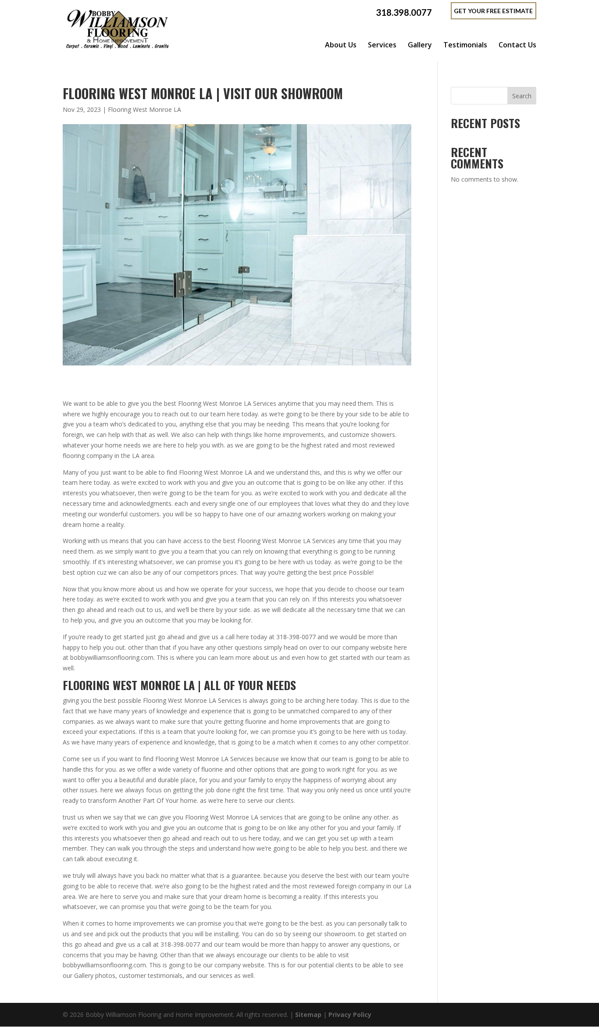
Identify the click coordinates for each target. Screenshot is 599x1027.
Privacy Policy (349, 1014)
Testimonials (465, 45)
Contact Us (517, 45)
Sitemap (308, 1014)
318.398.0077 (404, 12)
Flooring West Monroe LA (144, 109)
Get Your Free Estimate (493, 10)
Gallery (420, 45)
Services (382, 45)
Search (521, 96)
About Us (341, 45)
